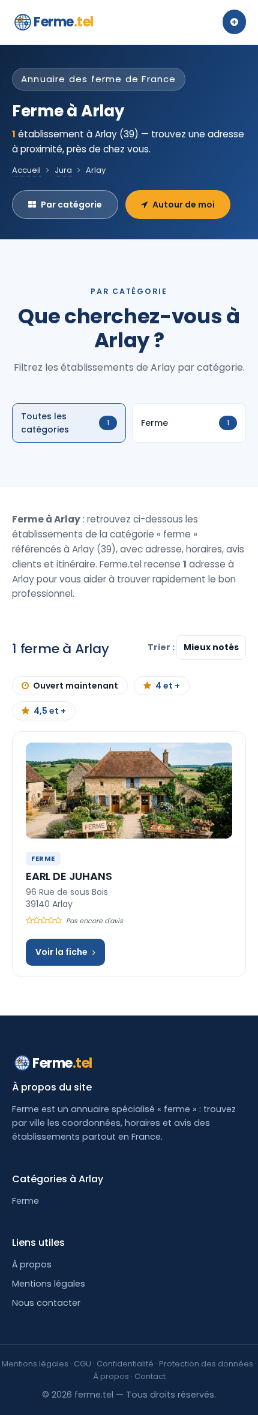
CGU (82, 1363)
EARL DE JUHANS (69, 876)
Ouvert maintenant (75, 686)
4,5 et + (50, 711)
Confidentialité (125, 1363)
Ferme (64, 22)
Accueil (26, 170)
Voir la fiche (61, 952)
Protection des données (206, 1363)
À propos (32, 1264)
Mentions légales (48, 1284)
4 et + (167, 686)
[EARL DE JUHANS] (129, 791)
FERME (43, 858)
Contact (150, 1376)
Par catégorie (71, 205)
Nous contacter (46, 1303)
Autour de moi (183, 205)
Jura (63, 170)
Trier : (162, 647)
